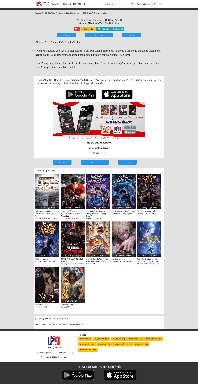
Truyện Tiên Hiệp (87, 344)
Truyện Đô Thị (104, 344)
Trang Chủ (55, 4)
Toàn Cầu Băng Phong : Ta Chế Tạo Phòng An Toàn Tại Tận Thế (47, 213)
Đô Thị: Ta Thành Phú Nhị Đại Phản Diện (72, 260)
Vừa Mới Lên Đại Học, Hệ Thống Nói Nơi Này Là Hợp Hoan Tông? (96, 213)
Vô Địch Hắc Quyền (68, 304)
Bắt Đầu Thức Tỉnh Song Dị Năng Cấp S (99, 20)
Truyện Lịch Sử (141, 344)
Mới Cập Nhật (66, 4)
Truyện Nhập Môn (153, 339)
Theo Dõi (104, 29)
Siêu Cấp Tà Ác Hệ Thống (147, 211)
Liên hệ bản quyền (43, 352)
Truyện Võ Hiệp (118, 339)
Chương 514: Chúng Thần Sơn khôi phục (99, 23)
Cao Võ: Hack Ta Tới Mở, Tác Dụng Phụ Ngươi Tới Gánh (97, 260)
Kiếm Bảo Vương (41, 259)
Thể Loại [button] (81, 4)
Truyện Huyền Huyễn (123, 344)
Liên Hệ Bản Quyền (99, 148)
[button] (144, 4)
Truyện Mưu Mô (135, 339)
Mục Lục (99, 35)
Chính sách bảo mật (65, 352)
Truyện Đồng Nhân (88, 350)
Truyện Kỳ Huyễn (101, 339)
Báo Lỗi (87, 29)
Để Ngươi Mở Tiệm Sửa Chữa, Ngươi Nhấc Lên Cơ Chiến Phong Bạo (72, 213)
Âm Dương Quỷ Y (118, 259)
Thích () (118, 29)
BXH (74, 4)
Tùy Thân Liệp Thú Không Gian (123, 211)
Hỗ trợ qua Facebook (99, 142)
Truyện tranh (85, 339)
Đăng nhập (158, 4)
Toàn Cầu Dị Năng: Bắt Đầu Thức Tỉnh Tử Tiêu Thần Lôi (147, 260)
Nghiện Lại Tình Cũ (42, 304)
